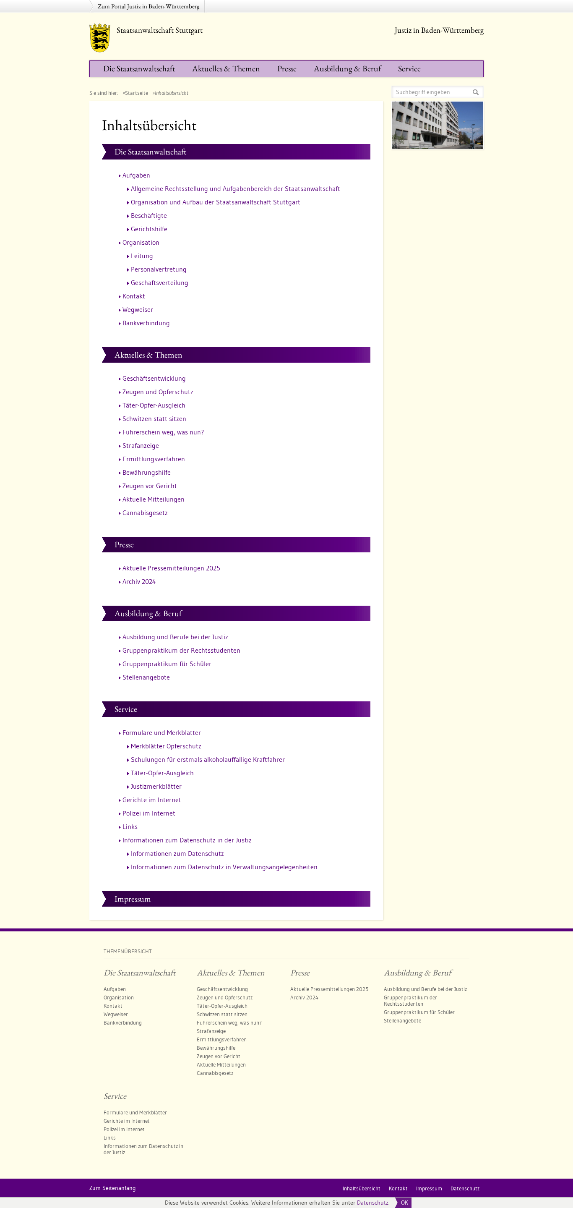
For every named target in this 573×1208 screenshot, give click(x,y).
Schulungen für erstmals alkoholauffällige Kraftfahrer (208, 759)
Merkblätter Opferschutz (166, 746)
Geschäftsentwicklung (154, 378)
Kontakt (133, 296)
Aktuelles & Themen (226, 68)
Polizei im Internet (148, 813)
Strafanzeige (140, 445)
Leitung (142, 255)
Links (130, 826)
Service (409, 68)
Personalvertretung (159, 269)
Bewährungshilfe (146, 472)
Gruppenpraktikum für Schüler (166, 663)
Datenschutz (372, 1202)
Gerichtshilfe (149, 229)
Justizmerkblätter (156, 786)
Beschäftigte (149, 215)
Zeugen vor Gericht (149, 485)
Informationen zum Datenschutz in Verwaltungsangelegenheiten (224, 867)
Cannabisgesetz (145, 512)
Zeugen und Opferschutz (157, 391)
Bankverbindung (146, 323)
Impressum (133, 898)
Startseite (136, 92)
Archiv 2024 (139, 581)
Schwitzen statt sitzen (154, 418)
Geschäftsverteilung (159, 282)
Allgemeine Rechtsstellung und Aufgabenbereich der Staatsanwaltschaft (235, 188)
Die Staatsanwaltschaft (139, 68)
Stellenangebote (146, 677)
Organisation (140, 242)
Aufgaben (136, 175)
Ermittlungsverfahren (153, 459)
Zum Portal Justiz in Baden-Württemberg (149, 6)
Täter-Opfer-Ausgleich (153, 405)
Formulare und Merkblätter (161, 732)
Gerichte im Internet (151, 799)
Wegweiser (137, 309)
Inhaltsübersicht (361, 1188)
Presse (287, 68)
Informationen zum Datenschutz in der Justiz (187, 840)
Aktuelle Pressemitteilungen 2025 (171, 568)
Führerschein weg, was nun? (163, 432)
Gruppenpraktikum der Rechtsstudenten (181, 650)
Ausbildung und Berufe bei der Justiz (175, 637)
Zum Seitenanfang (112, 1188)
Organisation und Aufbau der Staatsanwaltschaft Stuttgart (215, 202)
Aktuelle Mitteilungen (153, 499)
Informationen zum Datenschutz (177, 853)
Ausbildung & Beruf (347, 68)
